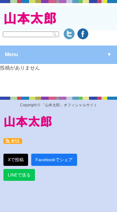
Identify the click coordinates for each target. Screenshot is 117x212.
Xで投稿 (16, 159)
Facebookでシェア (54, 159)
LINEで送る (19, 174)
